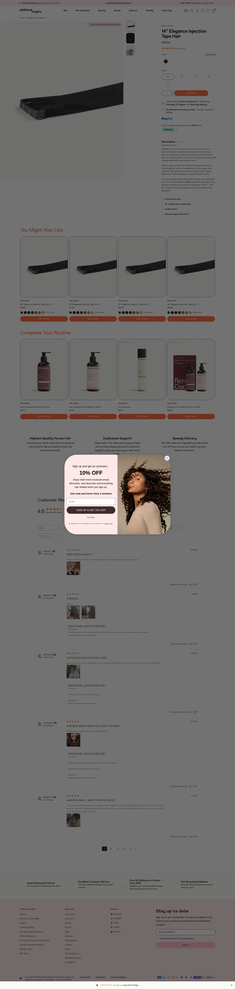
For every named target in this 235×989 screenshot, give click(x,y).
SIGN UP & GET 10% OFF (91, 510)
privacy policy (108, 523)
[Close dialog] (167, 458)
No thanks (91, 517)
